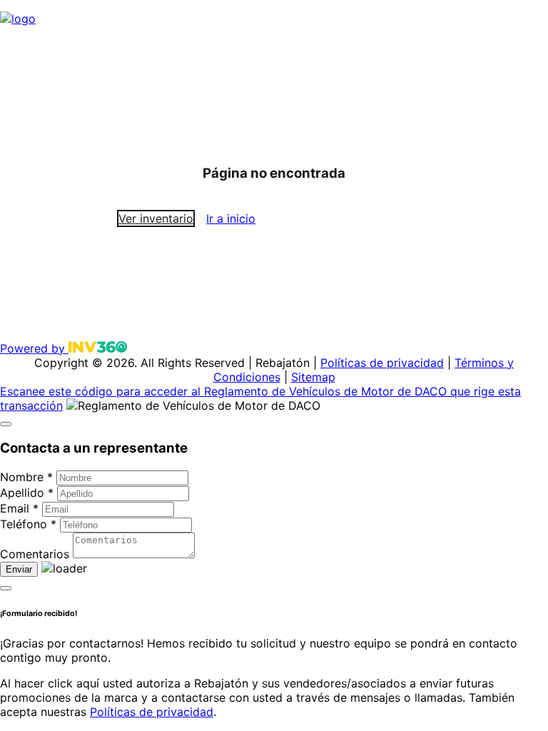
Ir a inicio (230, 218)
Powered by (34, 348)
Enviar (19, 569)
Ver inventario (155, 218)
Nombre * (26, 477)
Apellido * (27, 492)
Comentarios (34, 554)
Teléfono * (28, 524)
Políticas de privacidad (382, 363)
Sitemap (313, 377)
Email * (19, 508)
